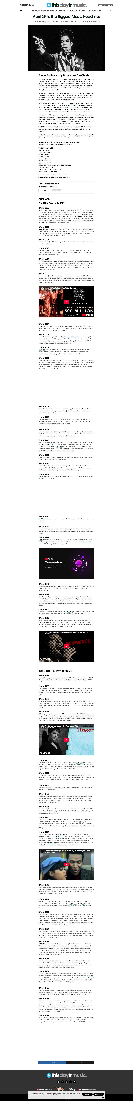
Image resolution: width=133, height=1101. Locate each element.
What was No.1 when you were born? (43, 11)
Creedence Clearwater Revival (70, 337)
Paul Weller (86, 542)
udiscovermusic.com (94, 11)
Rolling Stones (43, 622)
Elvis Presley (76, 586)
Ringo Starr (69, 611)
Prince (64, 79)
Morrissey (66, 449)
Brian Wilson (80, 762)
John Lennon (81, 599)
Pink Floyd (62, 603)
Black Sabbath (47, 135)
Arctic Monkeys (43, 326)
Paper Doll (59, 1009)
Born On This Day (75, 11)
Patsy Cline (55, 954)
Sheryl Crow (68, 233)
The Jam (59, 127)
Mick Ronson (74, 103)
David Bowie (45, 444)
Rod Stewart (42, 349)
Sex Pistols (78, 216)
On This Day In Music (62, 11)
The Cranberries (67, 714)
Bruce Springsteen (58, 586)
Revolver (83, 903)
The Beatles (72, 903)
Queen (50, 276)
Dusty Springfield (71, 362)
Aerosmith (85, 409)
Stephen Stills (50, 233)
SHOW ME (56, 190)
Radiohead (77, 261)
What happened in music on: (48, 187)
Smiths (55, 261)
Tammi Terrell (59, 834)
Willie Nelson (43, 229)
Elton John (51, 451)
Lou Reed (59, 446)
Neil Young (42, 233)
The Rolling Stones (49, 117)
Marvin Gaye (59, 836)
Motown (81, 821)
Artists (84, 11)
